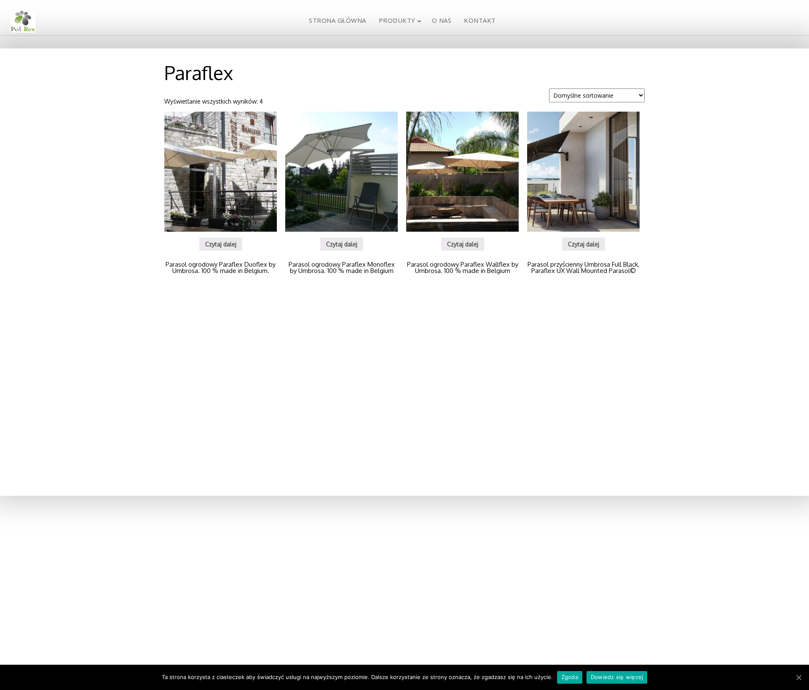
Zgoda (569, 677)
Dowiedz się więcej (617, 677)
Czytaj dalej (220, 244)
